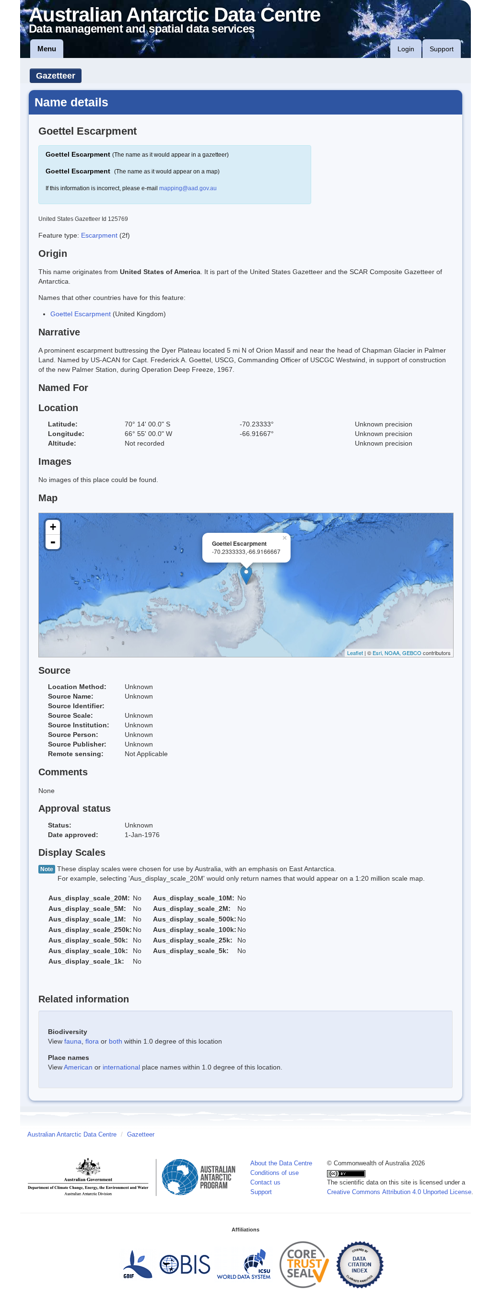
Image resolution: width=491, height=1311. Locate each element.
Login (405, 49)
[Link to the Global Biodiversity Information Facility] (137, 1264)
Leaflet (355, 652)
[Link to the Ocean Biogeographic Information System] (185, 1264)
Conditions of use (274, 1173)
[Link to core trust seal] (304, 1264)
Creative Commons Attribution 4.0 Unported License (399, 1192)
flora (92, 1041)
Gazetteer (55, 75)
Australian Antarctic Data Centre (72, 1134)
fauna (73, 1041)
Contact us (265, 1182)
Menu (46, 49)
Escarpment (100, 235)
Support (442, 49)
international (121, 1067)
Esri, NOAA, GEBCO (397, 652)
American (78, 1067)
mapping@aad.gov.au (188, 188)
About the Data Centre (281, 1163)
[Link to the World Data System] (243, 1264)
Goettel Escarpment (80, 314)
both (115, 1041)
